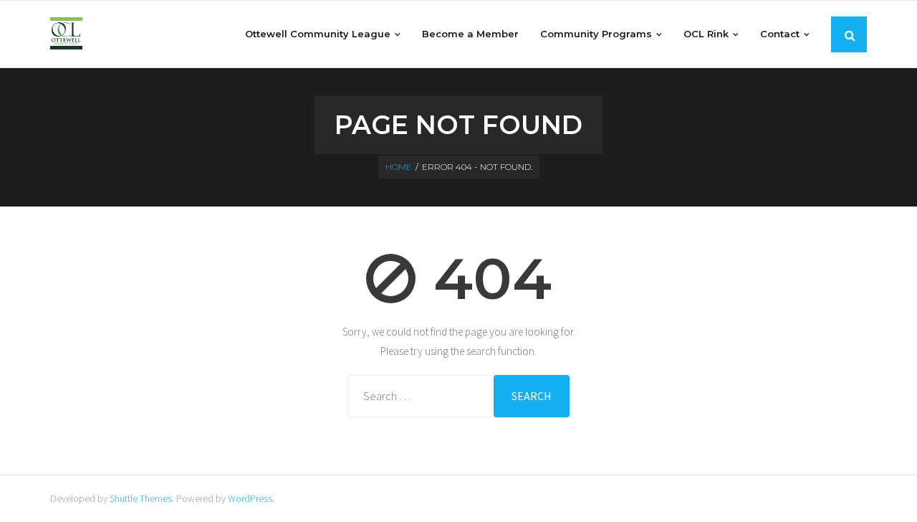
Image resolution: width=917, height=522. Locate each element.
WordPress (250, 498)
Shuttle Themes (141, 498)
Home (398, 166)
